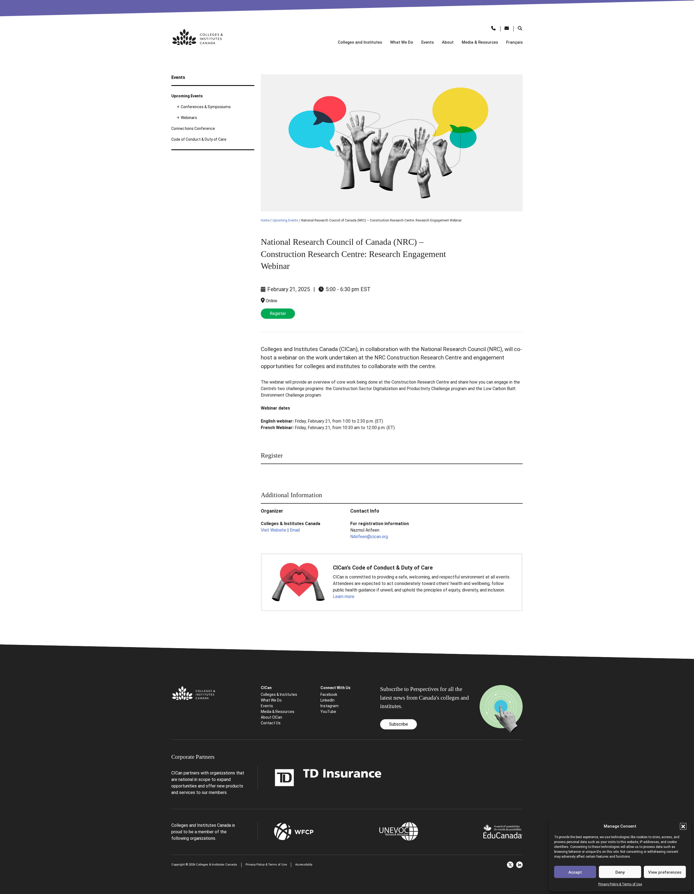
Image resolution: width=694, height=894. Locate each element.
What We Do (401, 42)
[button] (683, 826)
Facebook (328, 694)
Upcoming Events (187, 96)
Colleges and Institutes (360, 42)
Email (295, 530)
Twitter (510, 864)
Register (278, 313)
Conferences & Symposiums (206, 107)
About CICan (271, 717)
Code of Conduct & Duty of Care (198, 139)
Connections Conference (193, 128)
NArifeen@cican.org (369, 536)
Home (265, 220)
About (448, 42)
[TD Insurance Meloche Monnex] (328, 777)
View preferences (664, 872)
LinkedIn (327, 700)
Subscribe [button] (398, 724)
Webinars (189, 117)
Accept (575, 872)
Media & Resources (480, 42)
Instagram (329, 706)
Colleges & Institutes (279, 694)
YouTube (328, 711)
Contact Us (271, 723)
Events (427, 42)
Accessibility (303, 864)
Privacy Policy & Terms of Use (620, 884)
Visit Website (273, 530)
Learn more (343, 596)
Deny (620, 872)
